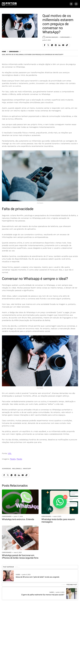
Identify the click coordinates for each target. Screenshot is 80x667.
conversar (7, 469)
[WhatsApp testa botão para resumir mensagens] (59, 501)
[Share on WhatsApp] (52, 45)
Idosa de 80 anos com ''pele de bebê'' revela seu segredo (37, 577)
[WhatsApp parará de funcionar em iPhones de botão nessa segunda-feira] (20, 537)
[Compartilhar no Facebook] (44, 45)
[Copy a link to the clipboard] (67, 45)
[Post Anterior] (8, 575)
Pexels (13, 459)
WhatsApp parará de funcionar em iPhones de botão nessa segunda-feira (20, 556)
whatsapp (27, 469)
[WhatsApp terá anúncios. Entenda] (20, 501)
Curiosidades (65, 37)
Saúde (18, 575)
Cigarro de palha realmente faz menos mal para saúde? (42, 594)
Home (4, 52)
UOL (10, 453)
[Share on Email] (63, 45)
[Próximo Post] (71, 593)
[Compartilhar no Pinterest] (56, 45)
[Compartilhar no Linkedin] (59, 45)
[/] (71, 4)
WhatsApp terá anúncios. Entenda (18, 519)
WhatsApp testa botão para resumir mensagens (58, 520)
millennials (17, 469)
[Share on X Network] (48, 45)
